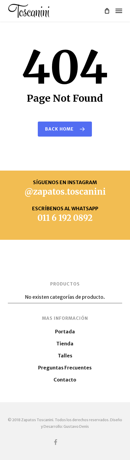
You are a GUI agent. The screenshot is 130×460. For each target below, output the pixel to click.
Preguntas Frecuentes (65, 368)
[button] (118, 11)
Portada (65, 332)
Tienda (64, 344)
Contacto (65, 380)
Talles (65, 356)
